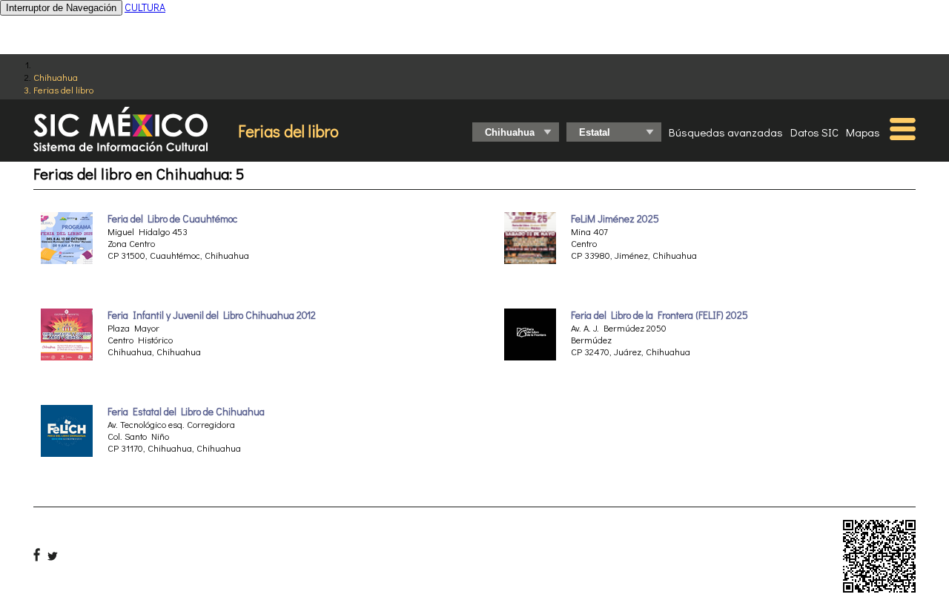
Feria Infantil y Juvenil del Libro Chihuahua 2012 (212, 315)
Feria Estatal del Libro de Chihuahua (186, 411)
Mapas (863, 132)
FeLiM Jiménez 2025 (615, 218)
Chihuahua (55, 76)
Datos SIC (814, 132)
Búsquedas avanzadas (726, 132)
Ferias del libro (63, 89)
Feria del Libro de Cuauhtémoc (172, 218)
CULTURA (145, 7)
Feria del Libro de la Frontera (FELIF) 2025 (659, 315)
